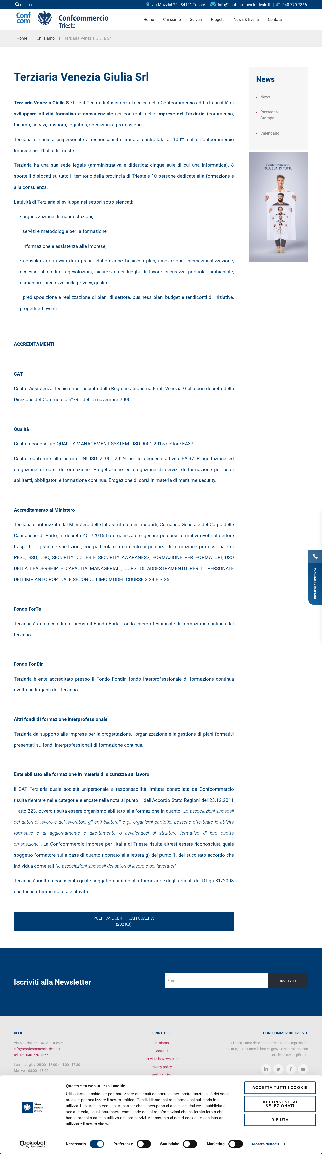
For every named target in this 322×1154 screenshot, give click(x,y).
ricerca (25, 4)
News (265, 97)
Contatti (161, 1051)
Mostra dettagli (265, 1144)
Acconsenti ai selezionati (280, 1104)
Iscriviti (288, 981)
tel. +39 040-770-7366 (31, 1055)
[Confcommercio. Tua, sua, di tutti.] (278, 206)
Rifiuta (280, 1120)
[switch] (144, 1144)
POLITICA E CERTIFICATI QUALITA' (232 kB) (123, 921)
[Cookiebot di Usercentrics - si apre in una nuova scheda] (33, 1144)
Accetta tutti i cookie (280, 1087)
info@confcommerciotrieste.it (37, 1049)
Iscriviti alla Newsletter (161, 1059)
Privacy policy (161, 1067)
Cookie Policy (161, 1075)
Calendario (269, 133)
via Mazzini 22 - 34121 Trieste (178, 4)
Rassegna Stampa (269, 115)
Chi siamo (161, 1043)
